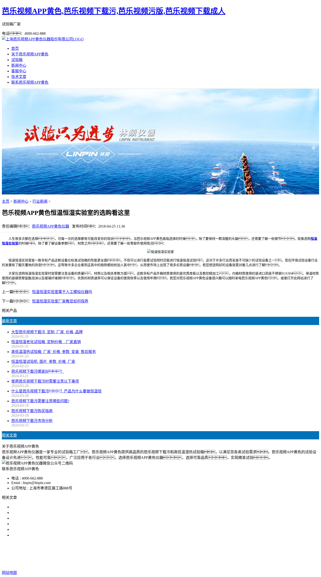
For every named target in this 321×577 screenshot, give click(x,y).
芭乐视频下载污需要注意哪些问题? (40, 401)
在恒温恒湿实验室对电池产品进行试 (41, 507)
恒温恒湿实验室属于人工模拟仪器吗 (62, 292)
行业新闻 (39, 201)
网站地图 (188, 563)
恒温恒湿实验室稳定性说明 (33, 535)
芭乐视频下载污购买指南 (32, 411)
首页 (15, 48)
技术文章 (18, 77)
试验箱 (17, 60)
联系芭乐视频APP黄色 (29, 82)
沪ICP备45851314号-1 (241, 563)
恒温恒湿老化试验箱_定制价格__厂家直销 (46, 342)
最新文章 (9, 321)
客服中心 (18, 71)
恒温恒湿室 (206, 554)
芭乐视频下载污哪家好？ (37, 371)
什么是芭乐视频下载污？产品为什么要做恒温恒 (56, 391)
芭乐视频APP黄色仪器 (50, 226)
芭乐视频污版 (160, 554)
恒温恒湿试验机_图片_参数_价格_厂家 (43, 362)
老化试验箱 (184, 554)
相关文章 (9, 435)
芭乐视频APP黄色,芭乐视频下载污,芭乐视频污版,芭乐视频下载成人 (113, 11)
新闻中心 (18, 65)
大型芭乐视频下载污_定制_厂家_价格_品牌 (47, 332)
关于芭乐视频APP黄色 (29, 54)
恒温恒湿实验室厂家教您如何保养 (60, 301)
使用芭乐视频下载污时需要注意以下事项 (45, 381)
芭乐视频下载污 (133, 554)
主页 (5, 201)
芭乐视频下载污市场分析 (32, 421)
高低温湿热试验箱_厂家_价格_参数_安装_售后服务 (53, 352)
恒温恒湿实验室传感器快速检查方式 (41, 513)
